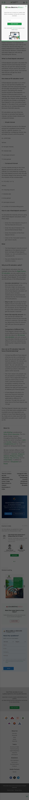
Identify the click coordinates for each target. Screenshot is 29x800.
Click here (14, 28)
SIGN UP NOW (14, 24)
